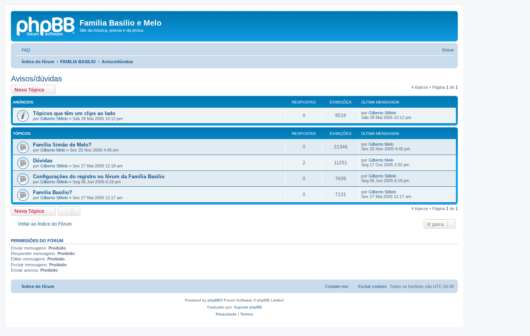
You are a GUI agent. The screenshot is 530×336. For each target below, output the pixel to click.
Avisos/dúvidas (36, 78)
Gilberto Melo (52, 150)
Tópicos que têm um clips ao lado (74, 113)
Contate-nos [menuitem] (336, 286)
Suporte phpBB (248, 307)
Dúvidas (42, 161)
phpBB (214, 300)
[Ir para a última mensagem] (399, 112)
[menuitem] (22, 50)
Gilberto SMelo (54, 118)
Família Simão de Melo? (62, 145)
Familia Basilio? (52, 192)
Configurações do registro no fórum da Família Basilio (99, 176)
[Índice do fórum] (46, 25)
